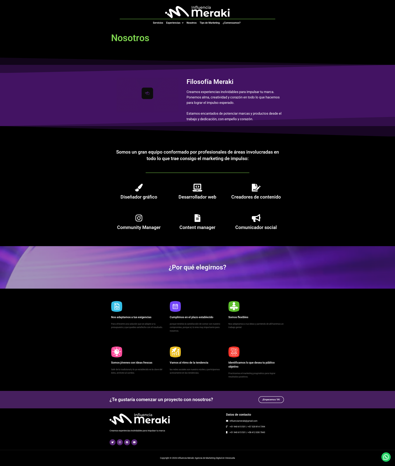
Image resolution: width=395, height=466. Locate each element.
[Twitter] (113, 442)
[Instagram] (120, 442)
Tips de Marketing (210, 22)
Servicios (158, 22)
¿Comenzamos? (232, 22)
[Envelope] (134, 442)
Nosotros (192, 22)
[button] (386, 457)
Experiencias (173, 22)
